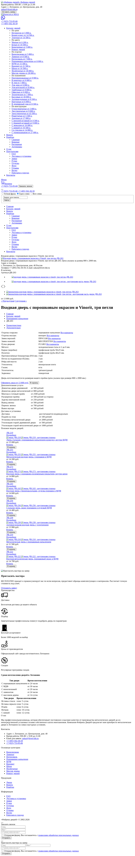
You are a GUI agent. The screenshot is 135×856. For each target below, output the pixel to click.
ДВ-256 (9, 501)
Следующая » (21, 301)
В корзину (34, 383)
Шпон (9, 766)
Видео (14, 170)
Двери (9, 782)
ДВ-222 (9, 552)
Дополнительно (13, 328)
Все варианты (67, 332)
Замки (14, 158)
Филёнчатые (12, 769)
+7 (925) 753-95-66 (9, 21)
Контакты (10, 175)
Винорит (10, 764)
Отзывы (15, 168)
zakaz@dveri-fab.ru (9, 9)
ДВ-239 (9, 518)
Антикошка (17, 147)
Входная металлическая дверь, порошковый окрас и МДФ (32, 559)
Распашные (17, 144)
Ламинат (10, 754)
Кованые (16, 142)
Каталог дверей (13, 28)
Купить (9, 444)
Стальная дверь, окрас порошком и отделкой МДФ (29, 508)
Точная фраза (10, 194)
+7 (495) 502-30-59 (9, 24)
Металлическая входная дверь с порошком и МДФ (29, 457)
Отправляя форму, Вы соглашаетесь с (41, 835)
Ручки (14, 161)
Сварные (16, 139)
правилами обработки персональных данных (58, 835)
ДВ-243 (9, 484)
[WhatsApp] (3, 19)
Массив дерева (13, 771)
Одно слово (24, 194)
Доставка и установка (21, 156)
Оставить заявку (8, 12)
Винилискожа (12, 752)
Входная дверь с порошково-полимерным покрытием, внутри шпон (37, 474)
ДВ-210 (9, 535)
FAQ (14, 154)
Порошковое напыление (17, 759)
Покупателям (12, 151)
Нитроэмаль (11, 757)
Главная (9, 206)
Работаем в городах (20, 173)
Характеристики (13, 325)
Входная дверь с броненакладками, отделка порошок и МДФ (33, 491)
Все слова (37, 194)
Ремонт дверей (13, 773)
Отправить (6, 838)
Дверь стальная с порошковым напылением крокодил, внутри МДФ (37, 440)
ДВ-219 (9, 433)
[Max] (10, 14)
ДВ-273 (9, 467)
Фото (14, 166)
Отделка (15, 163)
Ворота (9, 135)
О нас (8, 149)
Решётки (10, 137)
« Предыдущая (7, 301)
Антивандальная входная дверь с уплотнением (27, 525)
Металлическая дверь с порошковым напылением (28, 542)
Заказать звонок (25, 186)
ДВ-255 (9, 450)
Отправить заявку (9, 588)
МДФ (8, 761)
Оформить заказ (14, 383)
